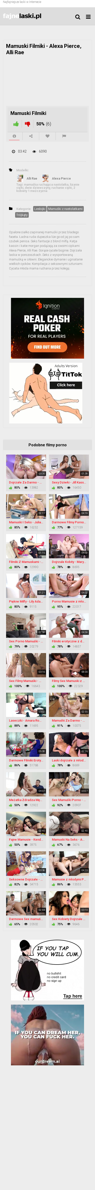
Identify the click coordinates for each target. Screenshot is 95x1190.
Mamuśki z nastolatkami (65, 209)
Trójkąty (22, 215)
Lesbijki (39, 209)
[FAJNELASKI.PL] (27, 16)
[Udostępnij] (31, 136)
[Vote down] (27, 124)
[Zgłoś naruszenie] (64, 136)
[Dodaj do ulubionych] (47, 136)
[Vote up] (16, 124)
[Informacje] (14, 136)
